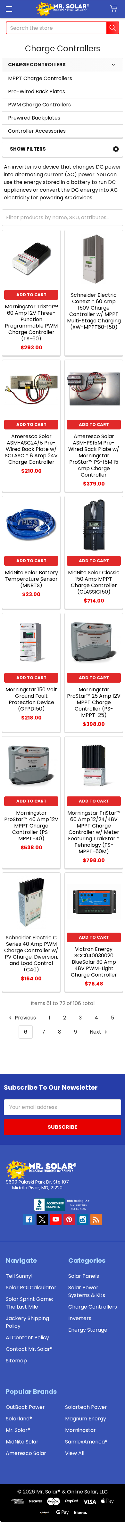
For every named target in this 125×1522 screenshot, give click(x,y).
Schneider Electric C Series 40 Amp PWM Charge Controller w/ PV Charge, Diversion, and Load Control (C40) (31, 953)
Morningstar (80, 1430)
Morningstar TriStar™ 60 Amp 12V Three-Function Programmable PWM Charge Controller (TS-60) (31, 322)
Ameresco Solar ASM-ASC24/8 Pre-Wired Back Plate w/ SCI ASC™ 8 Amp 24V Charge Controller (31, 449)
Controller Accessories (37, 131)
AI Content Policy (27, 1337)
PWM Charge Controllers (39, 104)
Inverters (79, 1318)
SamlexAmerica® (86, 1441)
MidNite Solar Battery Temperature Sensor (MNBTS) (31, 579)
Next (96, 1031)
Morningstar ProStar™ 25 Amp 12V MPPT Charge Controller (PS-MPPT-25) (94, 702)
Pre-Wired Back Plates (36, 91)
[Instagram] (82, 1219)
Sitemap (16, 1360)
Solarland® (19, 1418)
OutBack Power (25, 1407)
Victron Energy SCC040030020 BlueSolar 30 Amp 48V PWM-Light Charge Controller (94, 961)
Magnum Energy (85, 1418)
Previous (24, 1017)
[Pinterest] (69, 1219)
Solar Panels (83, 1276)
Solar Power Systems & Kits (86, 1291)
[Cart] (115, 9)
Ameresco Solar (26, 1453)
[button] (116, 149)
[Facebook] (29, 1219)
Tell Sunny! (19, 1276)
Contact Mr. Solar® (29, 1349)
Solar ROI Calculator (31, 1287)
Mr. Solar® (18, 1430)
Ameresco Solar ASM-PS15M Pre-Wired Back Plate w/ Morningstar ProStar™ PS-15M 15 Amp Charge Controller (93, 455)
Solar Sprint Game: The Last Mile (29, 1302)
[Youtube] (56, 1219)
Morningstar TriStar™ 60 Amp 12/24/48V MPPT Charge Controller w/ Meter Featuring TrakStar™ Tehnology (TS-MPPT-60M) (94, 832)
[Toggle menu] (9, 9)
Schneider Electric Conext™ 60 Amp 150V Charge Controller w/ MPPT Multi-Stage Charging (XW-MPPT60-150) (94, 311)
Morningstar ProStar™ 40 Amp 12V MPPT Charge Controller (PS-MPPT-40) (31, 825)
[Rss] (96, 1219)
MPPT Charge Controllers (40, 78)
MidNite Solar (22, 1441)
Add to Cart (31, 295)
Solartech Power (86, 1407)
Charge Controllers (92, 1306)
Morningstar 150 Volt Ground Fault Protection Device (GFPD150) (31, 699)
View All (74, 1453)
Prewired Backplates (34, 117)
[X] (42, 1219)
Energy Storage (87, 1330)
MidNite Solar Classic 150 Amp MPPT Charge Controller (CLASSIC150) (94, 582)
